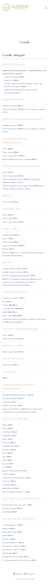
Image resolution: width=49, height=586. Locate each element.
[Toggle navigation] (45, 7)
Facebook (19, 574)
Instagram (31, 574)
